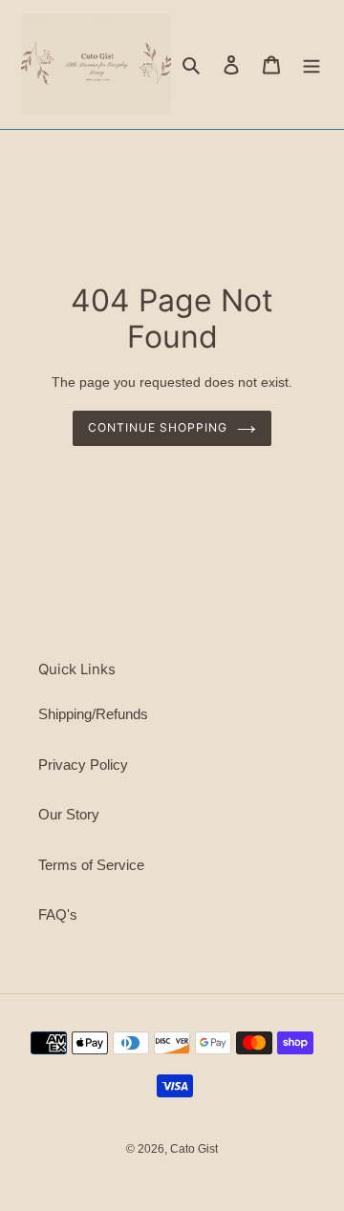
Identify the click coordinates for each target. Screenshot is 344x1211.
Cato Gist (194, 1149)
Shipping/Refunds (93, 714)
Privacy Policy (83, 764)
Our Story (68, 814)
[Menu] (311, 64)
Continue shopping (157, 427)
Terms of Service (91, 865)
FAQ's (57, 914)
